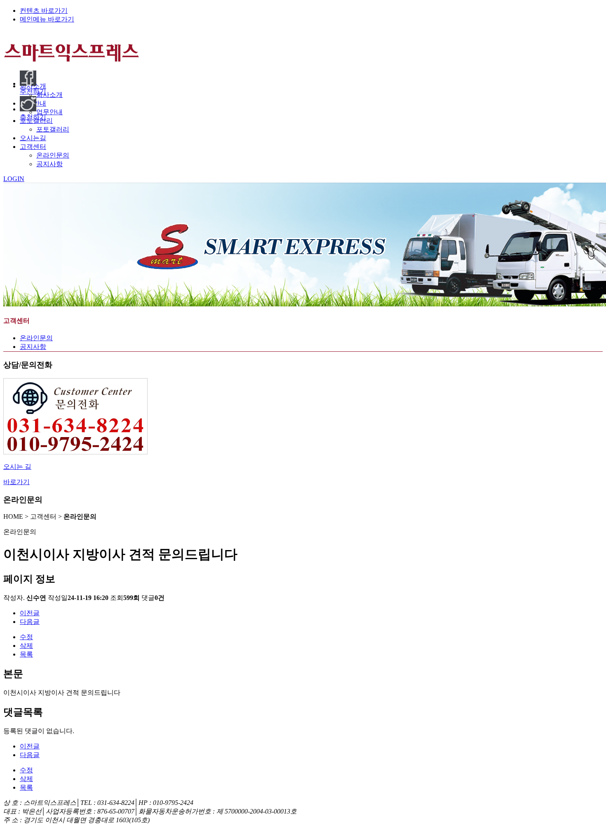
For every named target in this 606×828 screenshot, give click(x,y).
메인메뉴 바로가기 (47, 19)
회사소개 (49, 94)
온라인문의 (52, 155)
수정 (26, 636)
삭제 (26, 645)
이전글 (30, 612)
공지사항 (49, 163)
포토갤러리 (52, 129)
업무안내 (49, 111)
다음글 (30, 621)
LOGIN (13, 178)
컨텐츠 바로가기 (44, 10)
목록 (26, 654)
